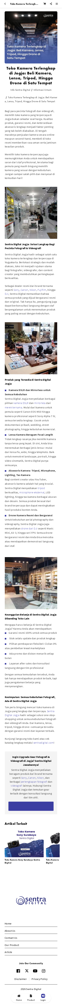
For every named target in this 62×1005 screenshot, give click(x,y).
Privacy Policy (40, 979)
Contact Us (11, 937)
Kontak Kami (31, 806)
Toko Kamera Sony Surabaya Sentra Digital (22, 861)
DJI (6, 293)
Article (8, 952)
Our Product (12, 945)
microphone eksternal (31, 492)
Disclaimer (20, 979)
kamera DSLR (21, 403)
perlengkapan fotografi (34, 781)
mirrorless (40, 403)
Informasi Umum (43, 89)
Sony (16, 289)
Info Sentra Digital (20, 89)
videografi (17, 785)
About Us (10, 930)
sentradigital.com (43, 742)
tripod (41, 488)
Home (8, 923)
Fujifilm (42, 289)
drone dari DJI (29, 528)
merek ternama (13, 407)
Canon (24, 289)
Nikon (33, 289)
